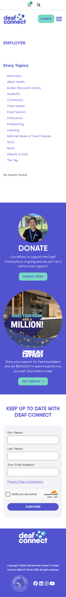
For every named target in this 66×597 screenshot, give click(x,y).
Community (15, 100)
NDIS (10, 142)
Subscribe (33, 506)
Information (15, 118)
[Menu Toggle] (59, 19)
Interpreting (15, 124)
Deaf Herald (15, 106)
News (11, 148)
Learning (13, 130)
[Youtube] (52, 583)
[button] (39, 5)
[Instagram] (46, 583)
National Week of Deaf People (29, 136)
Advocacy (14, 76)
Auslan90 (13, 94)
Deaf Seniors (16, 112)
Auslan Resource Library (24, 88)
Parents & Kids (17, 154)
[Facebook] (35, 583)
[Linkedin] (41, 583)
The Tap (12, 160)
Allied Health (16, 82)
